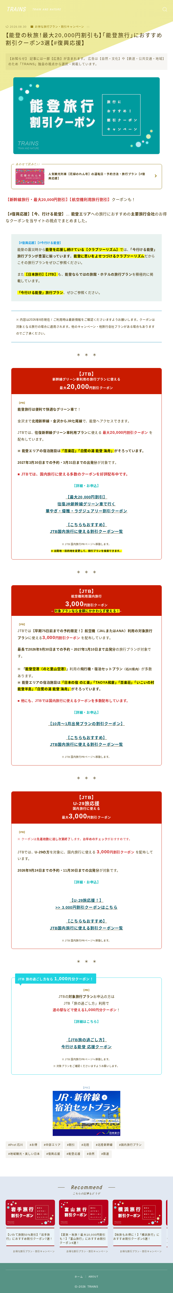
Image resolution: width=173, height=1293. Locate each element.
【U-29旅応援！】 (86, 900)
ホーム (79, 1276)
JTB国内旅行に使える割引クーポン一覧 (86, 532)
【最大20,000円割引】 (86, 497)
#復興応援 (53, 1154)
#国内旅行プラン (130, 1145)
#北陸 (85, 1145)
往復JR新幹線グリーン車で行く (86, 504)
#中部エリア (52, 1145)
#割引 (71, 1145)
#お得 (34, 1145)
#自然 (91, 1154)
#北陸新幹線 (104, 1145)
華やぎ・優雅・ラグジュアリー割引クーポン (86, 511)
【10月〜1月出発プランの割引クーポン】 (86, 724)
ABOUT (93, 1276)
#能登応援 (73, 1154)
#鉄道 (105, 1154)
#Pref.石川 (15, 1145)
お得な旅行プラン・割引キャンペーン (59, 26)
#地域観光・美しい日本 (24, 1154)
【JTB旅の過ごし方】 (86, 1040)
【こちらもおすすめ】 (86, 525)
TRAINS (16, 9)
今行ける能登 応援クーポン (86, 1047)
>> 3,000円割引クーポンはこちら (86, 907)
